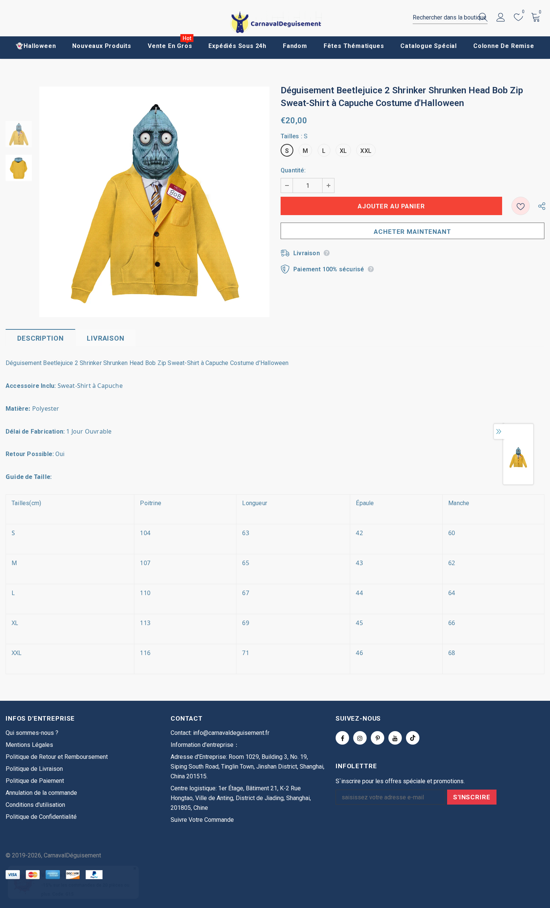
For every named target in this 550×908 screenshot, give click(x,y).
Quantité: (293, 170)
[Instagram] (360, 738)
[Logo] (275, 22)
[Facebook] (342, 738)
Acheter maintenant (412, 231)
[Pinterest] (377, 738)
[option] (154, 202)
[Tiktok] (412, 738)
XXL (366, 150)
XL (343, 150)
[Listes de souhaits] (520, 206)
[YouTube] (395, 738)
